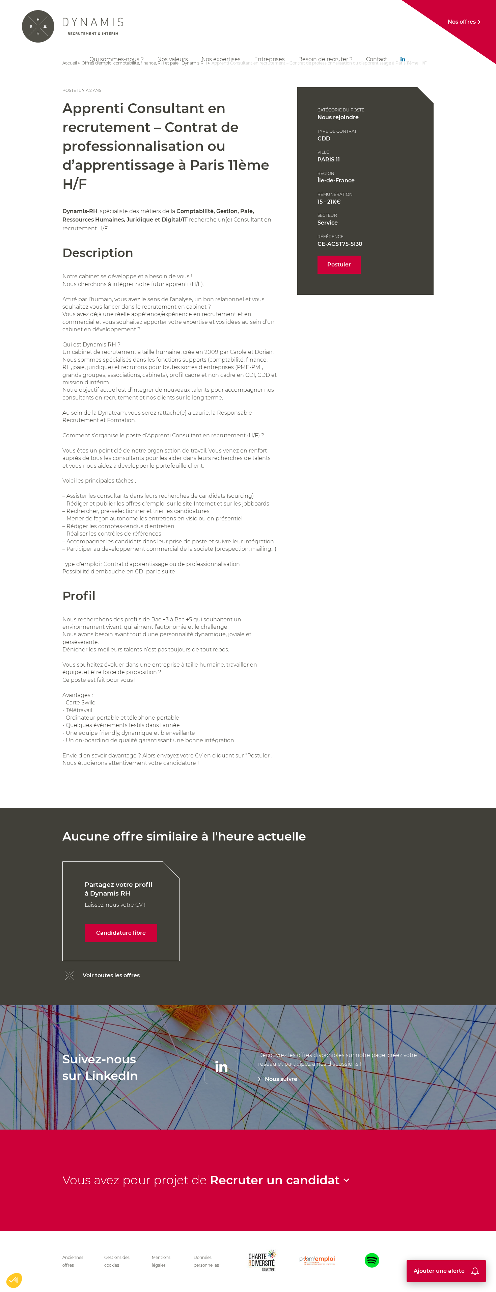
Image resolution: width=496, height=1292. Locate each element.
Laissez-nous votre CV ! (118, 908)
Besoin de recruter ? (325, 59)
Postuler (339, 264)
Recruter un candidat (275, 1180)
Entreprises (269, 59)
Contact (376, 59)
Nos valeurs (172, 59)
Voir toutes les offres (111, 975)
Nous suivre (281, 1079)
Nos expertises (221, 59)
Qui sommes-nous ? (116, 59)
